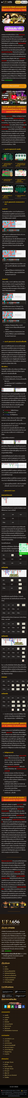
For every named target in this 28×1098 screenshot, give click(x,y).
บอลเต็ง (6, 1015)
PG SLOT (6, 1071)
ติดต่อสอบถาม (23, 553)
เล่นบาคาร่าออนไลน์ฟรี (9, 1045)
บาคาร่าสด (7, 1041)
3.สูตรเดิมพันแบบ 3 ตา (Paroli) (8, 180)
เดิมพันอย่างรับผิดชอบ (9, 973)
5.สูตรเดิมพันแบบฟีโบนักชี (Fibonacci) (7, 197)
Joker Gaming (8, 1066)
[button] (2, 2)
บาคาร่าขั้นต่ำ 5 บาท (9, 1039)
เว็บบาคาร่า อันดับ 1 (9, 1047)
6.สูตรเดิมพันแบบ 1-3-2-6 (21, 196)
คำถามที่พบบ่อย (8, 982)
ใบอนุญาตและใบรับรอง (10, 978)
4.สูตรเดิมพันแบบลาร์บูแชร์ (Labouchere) (20, 181)
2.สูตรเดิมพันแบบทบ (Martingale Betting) (20, 165)
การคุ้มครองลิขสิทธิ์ (9, 980)
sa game (6, 1054)
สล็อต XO (6, 1073)
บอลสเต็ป (6, 1017)
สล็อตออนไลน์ (4, 1059)
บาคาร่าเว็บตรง (8, 1043)
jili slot (6, 1064)
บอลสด (6, 1020)
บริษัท (5, 967)
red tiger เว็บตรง (8, 1062)
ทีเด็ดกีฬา (6, 1022)
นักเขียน (6, 969)
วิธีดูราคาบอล (7, 1026)
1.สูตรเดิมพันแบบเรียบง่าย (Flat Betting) (7, 165)
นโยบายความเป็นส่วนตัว (10, 975)
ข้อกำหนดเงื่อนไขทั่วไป (9, 971)
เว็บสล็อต (6, 1077)
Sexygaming (7, 1052)
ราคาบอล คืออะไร (8, 1024)
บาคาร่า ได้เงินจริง (8, 1050)
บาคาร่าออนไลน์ (8, 80)
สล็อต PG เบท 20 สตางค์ (10, 1075)
